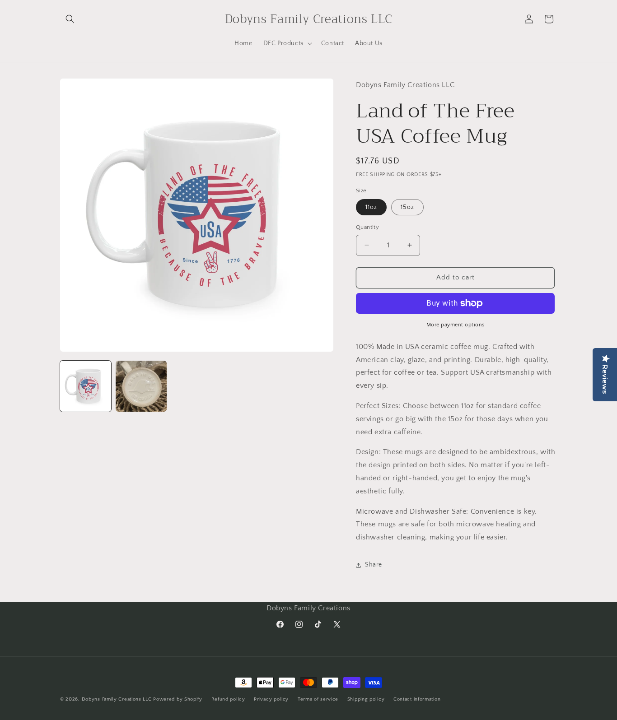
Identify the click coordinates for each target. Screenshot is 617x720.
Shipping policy (366, 699)
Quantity (367, 227)
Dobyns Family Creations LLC (117, 699)
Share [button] (373, 564)
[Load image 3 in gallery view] (141, 386)
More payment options (455, 325)
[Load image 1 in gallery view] (85, 386)
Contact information (416, 699)
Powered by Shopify (177, 699)
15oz (407, 207)
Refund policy (228, 699)
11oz (371, 207)
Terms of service (318, 699)
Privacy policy (271, 699)
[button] (70, 19)
